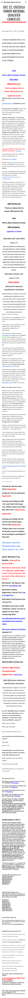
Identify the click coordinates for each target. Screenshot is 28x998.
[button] (2, 2)
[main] (14, 13)
